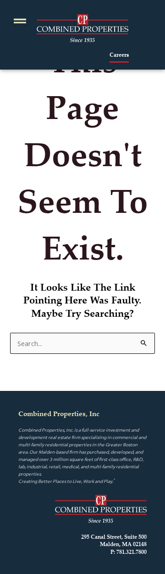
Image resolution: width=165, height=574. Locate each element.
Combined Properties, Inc (58, 413)
